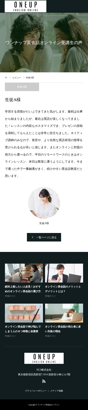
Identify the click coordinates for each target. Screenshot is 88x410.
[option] (45, 301)
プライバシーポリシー (35, 391)
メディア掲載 (56, 391)
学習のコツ (10, 296)
